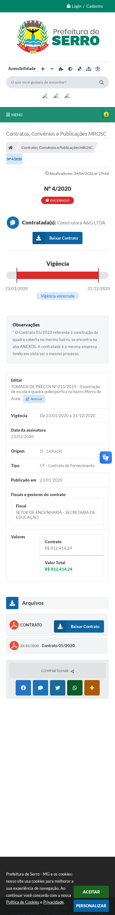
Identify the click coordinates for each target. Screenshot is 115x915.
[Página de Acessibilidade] (98, 69)
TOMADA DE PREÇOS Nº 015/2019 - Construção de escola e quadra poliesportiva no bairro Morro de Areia (56, 392)
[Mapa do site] (89, 69)
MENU (16, 115)
